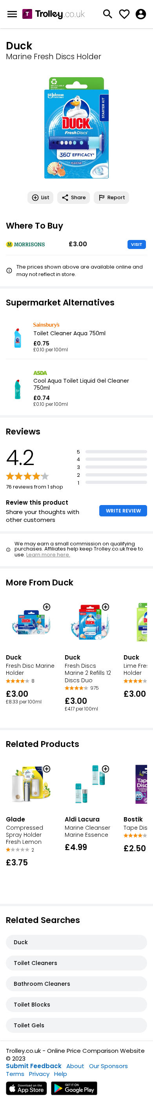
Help (60, 1074)
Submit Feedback (34, 1066)
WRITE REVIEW (123, 510)
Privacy (39, 1074)
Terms (15, 1074)
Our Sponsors (108, 1066)
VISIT (136, 244)
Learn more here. (48, 554)
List (45, 197)
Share (78, 197)
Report (116, 197)
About (75, 1066)
